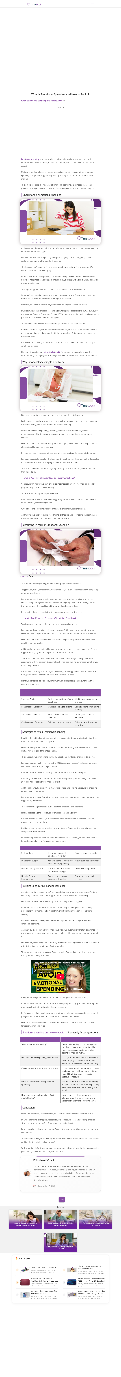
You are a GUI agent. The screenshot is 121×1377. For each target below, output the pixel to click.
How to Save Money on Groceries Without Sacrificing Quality (50, 618)
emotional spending (53, 352)
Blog (62, 1199)
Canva (31, 576)
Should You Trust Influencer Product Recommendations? (49, 478)
